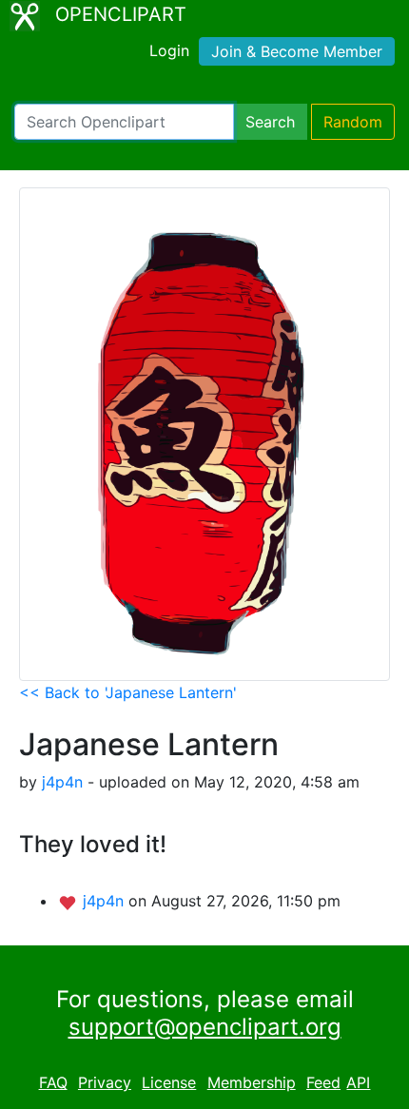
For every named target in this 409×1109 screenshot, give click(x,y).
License (169, 1082)
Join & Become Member (296, 51)
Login (169, 50)
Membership (251, 1082)
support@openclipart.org (204, 1027)
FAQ (53, 1082)
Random (352, 121)
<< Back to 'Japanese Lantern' (128, 692)
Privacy (104, 1082)
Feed (323, 1082)
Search (270, 121)
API (358, 1082)
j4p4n (62, 781)
